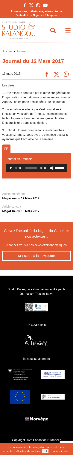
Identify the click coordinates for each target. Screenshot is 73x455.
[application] (36, 168)
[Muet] (52, 168)
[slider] (60, 167)
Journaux (22, 51)
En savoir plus (60, 451)
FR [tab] (6, 148)
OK (45, 451)
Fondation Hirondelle (47, 440)
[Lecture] (11, 168)
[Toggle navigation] (68, 30)
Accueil (8, 51)
